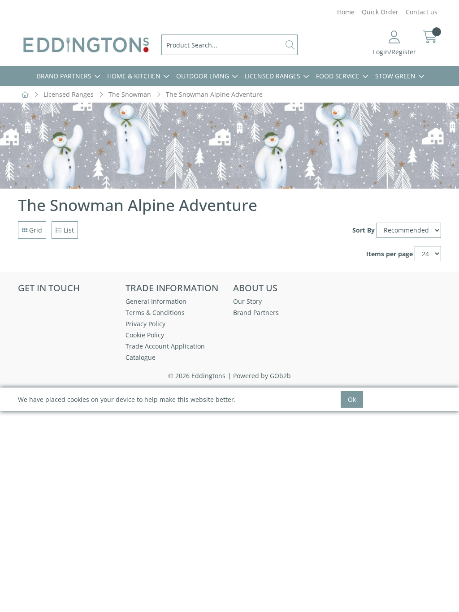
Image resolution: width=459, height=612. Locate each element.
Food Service (337, 76)
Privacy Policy (145, 323)
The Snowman (129, 94)
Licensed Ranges (272, 76)
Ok (352, 399)
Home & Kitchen (133, 76)
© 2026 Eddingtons (196, 375)
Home (346, 12)
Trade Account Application (165, 346)
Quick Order (380, 12)
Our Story (247, 301)
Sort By (363, 230)
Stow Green (395, 76)
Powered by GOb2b (262, 375)
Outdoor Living (202, 76)
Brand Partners (64, 76)
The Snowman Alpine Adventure (214, 94)
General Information (156, 301)
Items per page (389, 254)
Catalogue (141, 357)
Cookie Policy (145, 335)
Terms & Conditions (155, 312)
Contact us (421, 12)
